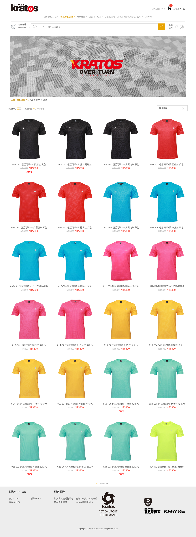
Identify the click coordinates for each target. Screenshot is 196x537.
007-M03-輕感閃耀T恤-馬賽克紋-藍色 (121, 227)
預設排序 (163, 108)
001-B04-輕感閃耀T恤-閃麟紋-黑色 (29, 164)
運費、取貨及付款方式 (86, 498)
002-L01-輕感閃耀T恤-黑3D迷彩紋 (75, 164)
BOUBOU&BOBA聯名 (126, 16)
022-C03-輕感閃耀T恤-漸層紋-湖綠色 (75, 467)
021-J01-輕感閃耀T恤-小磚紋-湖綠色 (29, 467)
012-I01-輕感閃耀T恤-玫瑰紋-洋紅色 (167, 286)
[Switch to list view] (20, 108)
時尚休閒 (81, 16)
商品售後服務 (60, 502)
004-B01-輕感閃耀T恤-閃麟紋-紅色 (167, 164)
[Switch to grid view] (18, 108)
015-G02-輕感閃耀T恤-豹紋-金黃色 (121, 345)
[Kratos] (24, 7)
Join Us (148, 16)
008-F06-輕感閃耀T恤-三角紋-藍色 (167, 227)
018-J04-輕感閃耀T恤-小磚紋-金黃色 (75, 404)
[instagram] (182, 27)
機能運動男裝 (66, 16)
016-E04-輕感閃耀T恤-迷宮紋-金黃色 (167, 345)
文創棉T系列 (95, 16)
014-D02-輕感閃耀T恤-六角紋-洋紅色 (75, 345)
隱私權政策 (14, 502)
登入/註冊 (156, 9)
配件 (139, 16)
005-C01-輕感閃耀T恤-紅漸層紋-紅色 (29, 227)
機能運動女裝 (50, 16)
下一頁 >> (104, 484)
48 (38, 108)
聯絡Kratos (36, 498)
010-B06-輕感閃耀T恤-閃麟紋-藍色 (75, 286)
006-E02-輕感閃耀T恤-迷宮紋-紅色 (75, 227)
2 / (98, 484)
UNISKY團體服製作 (84, 502)
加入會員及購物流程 (63, 498)
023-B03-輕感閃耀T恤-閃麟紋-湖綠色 (121, 467)
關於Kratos (14, 498)
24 (34, 108)
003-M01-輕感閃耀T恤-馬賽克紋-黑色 (121, 164)
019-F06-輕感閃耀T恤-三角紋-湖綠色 (121, 404)
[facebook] (177, 27)
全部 (35, 26)
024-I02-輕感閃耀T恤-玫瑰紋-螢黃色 (167, 467)
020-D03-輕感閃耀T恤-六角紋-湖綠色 (167, 404)
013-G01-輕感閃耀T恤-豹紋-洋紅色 (29, 345)
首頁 (13, 100)
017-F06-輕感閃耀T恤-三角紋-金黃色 (29, 404)
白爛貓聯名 (110, 16)
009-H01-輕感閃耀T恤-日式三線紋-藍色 (29, 286)
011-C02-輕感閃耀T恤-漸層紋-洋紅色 (121, 286)
